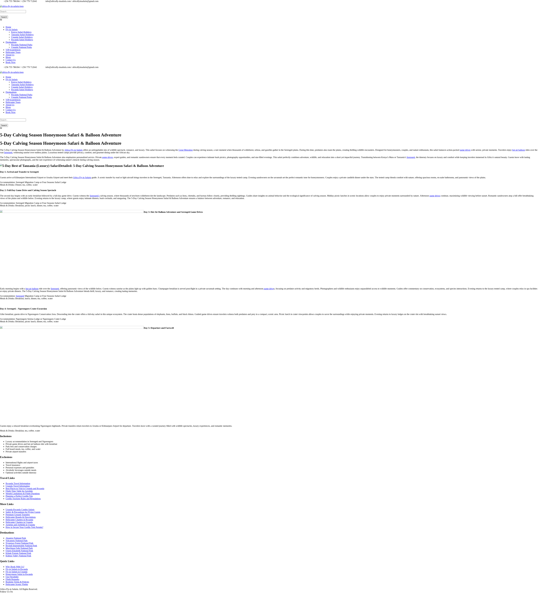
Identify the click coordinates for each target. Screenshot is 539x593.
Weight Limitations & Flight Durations (23, 493)
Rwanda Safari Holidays (22, 39)
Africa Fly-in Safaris (73, 150)
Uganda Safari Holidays (22, 37)
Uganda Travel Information (18, 486)
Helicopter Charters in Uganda (19, 522)
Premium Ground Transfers (18, 514)
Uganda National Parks (21, 47)
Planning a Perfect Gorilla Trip (19, 496)
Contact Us (11, 60)
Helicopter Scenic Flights (17, 584)
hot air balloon (518, 150)
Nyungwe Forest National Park (19, 543)
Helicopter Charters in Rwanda (19, 519)
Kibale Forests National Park (18, 553)
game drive (268, 288)
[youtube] (6, 4)
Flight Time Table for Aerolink (19, 491)
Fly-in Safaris (12, 29)
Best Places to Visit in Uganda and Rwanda (25, 488)
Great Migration (186, 150)
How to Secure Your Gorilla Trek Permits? (24, 527)
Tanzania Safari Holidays (22, 34)
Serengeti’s (94, 196)
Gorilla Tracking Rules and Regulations (23, 498)
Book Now (11, 62)
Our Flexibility (12, 577)
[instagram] (7, 4)
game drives (465, 150)
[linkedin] (2, 4)
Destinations (11, 42)
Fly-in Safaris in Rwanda (17, 569)
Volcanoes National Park (17, 540)
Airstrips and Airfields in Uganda (20, 525)
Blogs (8, 57)
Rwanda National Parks (21, 45)
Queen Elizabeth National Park (19, 550)
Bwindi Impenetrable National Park (21, 545)
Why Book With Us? (15, 566)
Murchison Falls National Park (19, 548)
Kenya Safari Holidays (21, 32)
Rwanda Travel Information (18, 483)
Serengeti (8, 152)
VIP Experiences (13, 50)
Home (8, 27)
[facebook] (1, 4)
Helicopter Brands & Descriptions (21, 517)
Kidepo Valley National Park (18, 556)
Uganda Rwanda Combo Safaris (20, 509)
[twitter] (4, 4)
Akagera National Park (16, 538)
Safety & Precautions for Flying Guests (23, 512)
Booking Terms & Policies (17, 582)
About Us (10, 55)
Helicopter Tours (13, 52)
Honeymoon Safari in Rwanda (19, 574)
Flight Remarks (12, 579)
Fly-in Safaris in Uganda (16, 572)
